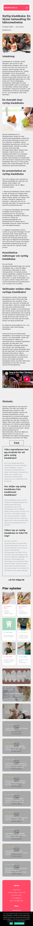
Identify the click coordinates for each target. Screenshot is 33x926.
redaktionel (6, 30)
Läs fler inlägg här (16, 580)
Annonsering (16, 910)
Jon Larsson (19, 27)
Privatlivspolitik (19, 923)
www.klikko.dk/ (18, 901)
